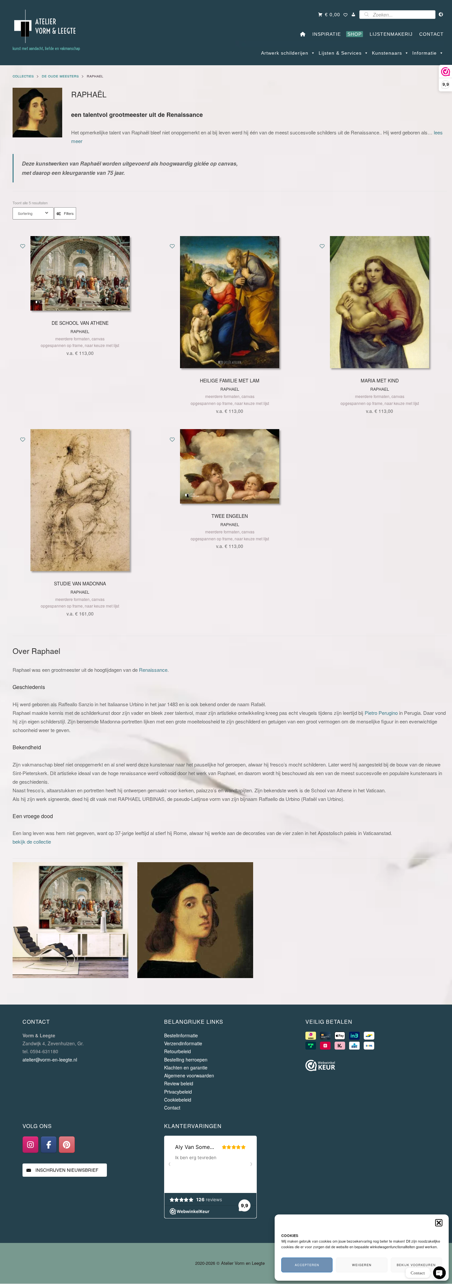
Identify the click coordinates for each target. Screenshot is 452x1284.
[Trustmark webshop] (320, 1066)
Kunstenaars (387, 53)
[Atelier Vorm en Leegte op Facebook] (49, 1145)
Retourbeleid (177, 1051)
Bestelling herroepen (185, 1059)
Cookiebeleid (177, 1099)
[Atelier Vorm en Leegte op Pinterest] (67, 1145)
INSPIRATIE (325, 34)
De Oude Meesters (60, 76)
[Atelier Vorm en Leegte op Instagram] (30, 1145)
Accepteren (307, 1265)
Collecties (23, 76)
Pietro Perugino (381, 712)
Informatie (424, 53)
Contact (172, 1107)
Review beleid (178, 1083)
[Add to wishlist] (22, 245)
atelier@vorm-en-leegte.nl (50, 1059)
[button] (438, 1222)
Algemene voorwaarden (189, 1075)
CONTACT (430, 34)
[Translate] (441, 14)
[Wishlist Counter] (345, 15)
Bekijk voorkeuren (416, 1265)
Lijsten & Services (340, 53)
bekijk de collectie (32, 841)
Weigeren (362, 1265)
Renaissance (153, 669)
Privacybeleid (178, 1091)
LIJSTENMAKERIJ (389, 34)
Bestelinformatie (181, 1035)
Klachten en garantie (185, 1067)
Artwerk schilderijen (284, 53)
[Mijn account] (353, 14)
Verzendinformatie (183, 1043)
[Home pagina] (303, 34)
